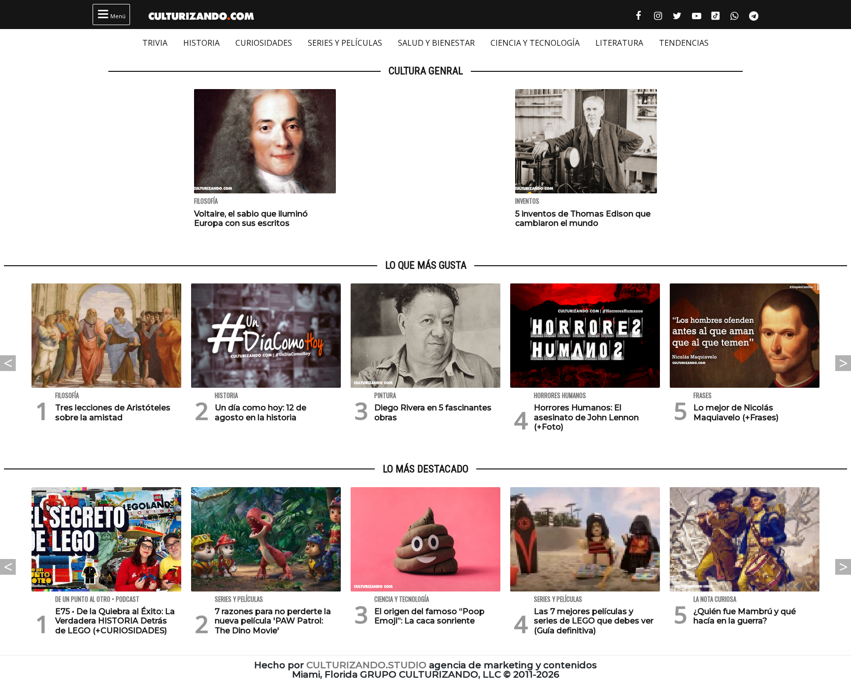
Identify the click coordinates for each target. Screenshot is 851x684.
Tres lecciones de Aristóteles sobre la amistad (112, 412)
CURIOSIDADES (263, 42)
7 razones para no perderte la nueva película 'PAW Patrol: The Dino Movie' (273, 621)
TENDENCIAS (684, 42)
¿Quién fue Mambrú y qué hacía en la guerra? (744, 616)
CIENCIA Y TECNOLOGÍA (535, 42)
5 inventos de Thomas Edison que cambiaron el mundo (583, 218)
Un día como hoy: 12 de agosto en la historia (260, 412)
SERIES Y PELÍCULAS (345, 42)
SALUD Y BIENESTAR (436, 42)
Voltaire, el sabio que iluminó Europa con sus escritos (251, 218)
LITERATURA (619, 42)
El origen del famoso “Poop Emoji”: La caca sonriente (429, 616)
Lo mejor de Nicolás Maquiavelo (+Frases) (736, 412)
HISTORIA (201, 42)
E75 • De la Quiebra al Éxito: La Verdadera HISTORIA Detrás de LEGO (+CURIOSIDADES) (115, 621)
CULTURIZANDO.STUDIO (366, 665)
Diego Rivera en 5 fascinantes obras (432, 412)
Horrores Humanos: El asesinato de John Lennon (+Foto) (586, 417)
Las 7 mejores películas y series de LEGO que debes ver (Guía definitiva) (594, 621)
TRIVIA (154, 42)
